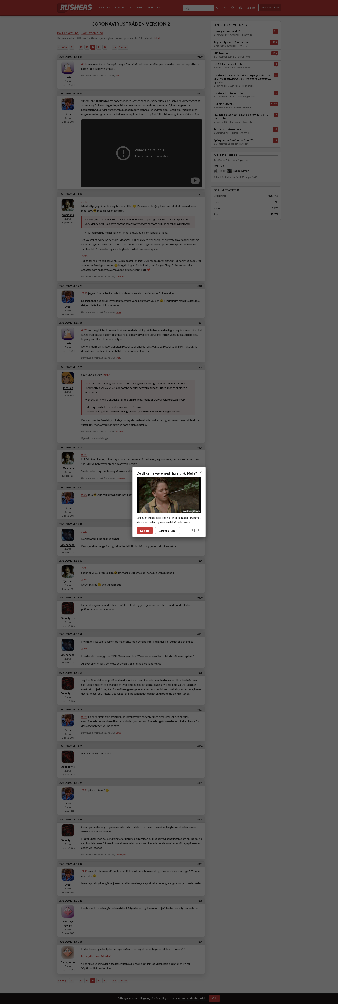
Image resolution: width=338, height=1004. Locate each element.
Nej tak (195, 530)
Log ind (145, 530)
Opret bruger (168, 530)
